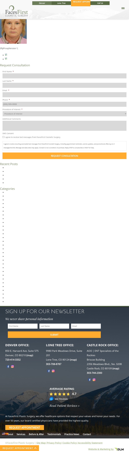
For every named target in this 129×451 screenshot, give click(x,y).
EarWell (8, 211)
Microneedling (12, 260)
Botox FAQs (10, 179)
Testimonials (54, 434)
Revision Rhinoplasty (15, 290)
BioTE (7, 192)
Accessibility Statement (90, 442)
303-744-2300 (94, 372)
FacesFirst (9, 226)
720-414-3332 (13, 359)
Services (21, 434)
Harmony (9, 237)
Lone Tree (61, 3)
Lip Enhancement (13, 248)
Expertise (9, 214)
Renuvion (9, 286)
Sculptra (9, 297)
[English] (3, 433)
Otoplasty (9, 271)
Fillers (8, 233)
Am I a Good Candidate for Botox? (21, 175)
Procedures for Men (14, 282)
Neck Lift (9, 267)
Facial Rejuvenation (14, 230)
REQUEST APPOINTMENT (18, 448)
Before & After (36, 434)
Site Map (41, 442)
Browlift (8, 199)
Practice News (71, 434)
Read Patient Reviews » (64, 406)
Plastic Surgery (12, 279)
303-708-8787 (53, 364)
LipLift (8, 252)
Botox (8, 196)
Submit (54, 334)
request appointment (24, 427)
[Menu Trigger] (123, 8)
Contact (87, 434)
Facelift (8, 222)
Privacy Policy (54, 442)
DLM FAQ (9, 203)
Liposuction (10, 256)
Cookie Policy (70, 442)
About (10, 434)
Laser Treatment (13, 245)
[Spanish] (6, 433)
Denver (42, 3)
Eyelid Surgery (12, 218)
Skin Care (9, 301)
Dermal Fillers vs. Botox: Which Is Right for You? (27, 171)
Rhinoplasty (10, 294)
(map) (29, 355)
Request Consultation (64, 155)
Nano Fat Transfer (13, 263)
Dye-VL (8, 207)
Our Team (9, 275)
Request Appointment (81, 2)
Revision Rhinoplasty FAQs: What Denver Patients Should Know (35, 167)
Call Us (100, 3)
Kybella (8, 241)
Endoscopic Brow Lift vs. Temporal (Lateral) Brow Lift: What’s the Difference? (41, 182)
